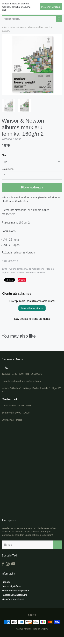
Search (32, 614)
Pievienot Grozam (32, 187)
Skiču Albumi (17, 272)
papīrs (5, 272)
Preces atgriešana (11, 586)
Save (23, 279)
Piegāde (6, 581)
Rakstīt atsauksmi (32, 308)
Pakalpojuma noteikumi (14, 594)
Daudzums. (8, 169)
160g (4, 268)
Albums (50, 268)
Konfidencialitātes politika (15, 590)
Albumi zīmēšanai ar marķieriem (26, 268)
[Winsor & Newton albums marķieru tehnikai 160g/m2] (9, 105)
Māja (4, 27)
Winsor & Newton (11, 138)
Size (4, 155)
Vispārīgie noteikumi (13, 599)
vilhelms (27, 629)
